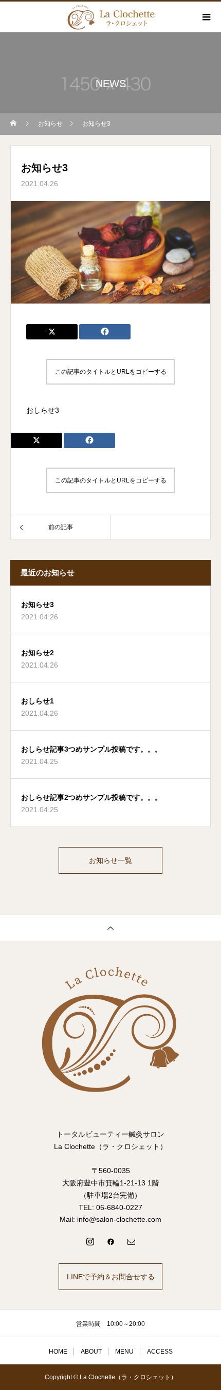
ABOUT (91, 1351)
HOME (58, 1351)
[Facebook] (110, 1241)
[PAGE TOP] (110, 928)
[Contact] (131, 1241)
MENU (124, 1351)
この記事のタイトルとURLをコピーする (111, 371)
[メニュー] (205, 17)
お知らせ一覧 (110, 860)
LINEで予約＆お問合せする (111, 1277)
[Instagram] (90, 1241)
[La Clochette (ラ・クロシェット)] (110, 1038)
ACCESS (160, 1351)
